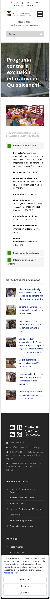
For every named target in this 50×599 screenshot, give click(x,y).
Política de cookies (11, 573)
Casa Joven (15, 514)
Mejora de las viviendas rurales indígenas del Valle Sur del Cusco (30, 363)
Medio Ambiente (17, 503)
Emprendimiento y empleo (21, 526)
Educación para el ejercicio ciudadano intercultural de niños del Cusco (30, 395)
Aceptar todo (25, 579)
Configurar (25, 593)
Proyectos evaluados (28, 136)
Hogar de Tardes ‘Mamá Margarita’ (25, 509)
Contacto (31, 5)
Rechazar (25, 586)
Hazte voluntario (17, 547)
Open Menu (40, 14)
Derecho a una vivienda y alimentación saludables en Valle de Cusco (30, 310)
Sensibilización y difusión (21, 520)
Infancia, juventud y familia (22, 497)
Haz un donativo (17, 552)
